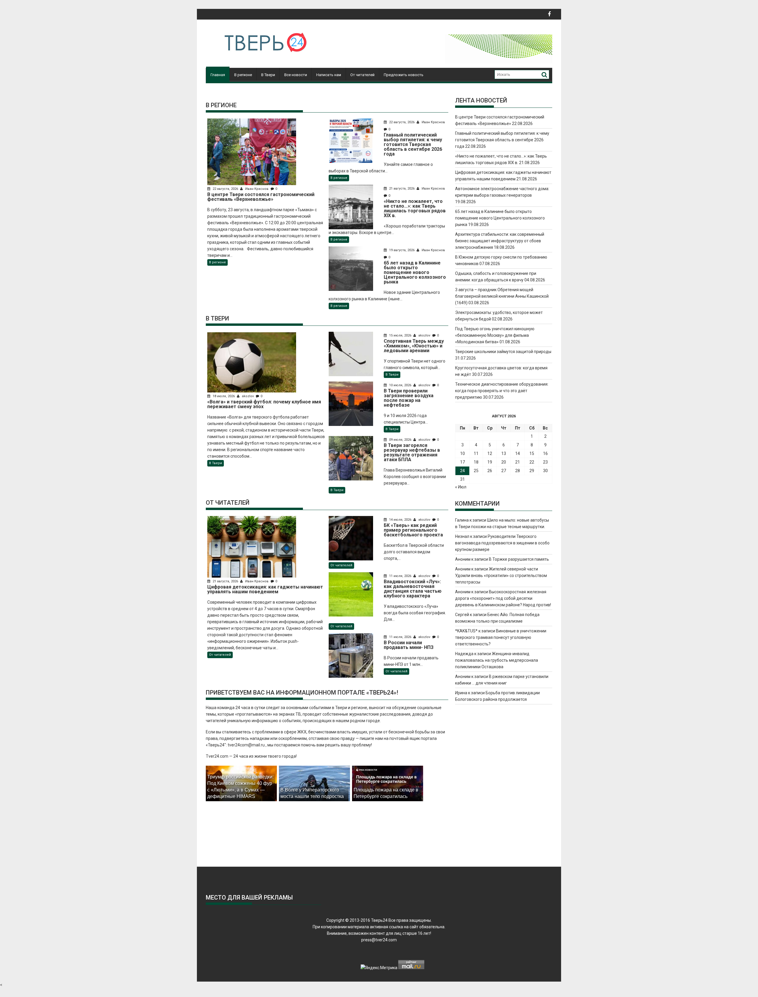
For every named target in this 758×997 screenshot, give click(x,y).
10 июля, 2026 (400, 385)
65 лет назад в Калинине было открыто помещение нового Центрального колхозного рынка (500, 218)
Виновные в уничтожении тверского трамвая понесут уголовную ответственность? (500, 637)
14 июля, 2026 (400, 520)
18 (476, 462)
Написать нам (328, 75)
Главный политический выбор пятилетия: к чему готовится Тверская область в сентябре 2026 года (502, 140)
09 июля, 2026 (400, 440)
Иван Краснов (256, 189)
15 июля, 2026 (400, 335)
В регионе (243, 75)
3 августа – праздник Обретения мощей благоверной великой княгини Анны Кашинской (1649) (502, 296)
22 (531, 462)
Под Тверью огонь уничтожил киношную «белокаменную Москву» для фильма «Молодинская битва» (494, 335)
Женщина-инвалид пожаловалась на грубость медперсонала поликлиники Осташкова (496, 660)
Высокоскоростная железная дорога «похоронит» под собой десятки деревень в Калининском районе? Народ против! (503, 598)
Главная (218, 75)
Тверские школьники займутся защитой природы (503, 351)
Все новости (295, 75)
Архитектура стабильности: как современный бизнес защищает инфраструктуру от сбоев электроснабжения (499, 241)
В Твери (268, 75)
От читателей (362, 75)
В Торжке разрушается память (519, 559)
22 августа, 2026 (225, 189)
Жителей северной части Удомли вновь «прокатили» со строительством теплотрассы (501, 575)
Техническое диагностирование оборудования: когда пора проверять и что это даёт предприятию (501, 391)
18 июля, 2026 (224, 396)
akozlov (248, 396)
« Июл (460, 487)
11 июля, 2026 (400, 576)
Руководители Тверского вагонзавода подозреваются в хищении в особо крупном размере (502, 543)
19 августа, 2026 (401, 250)
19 (489, 462)
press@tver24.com (379, 939)
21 (517, 462)
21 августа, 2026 (401, 188)
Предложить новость (403, 75)
